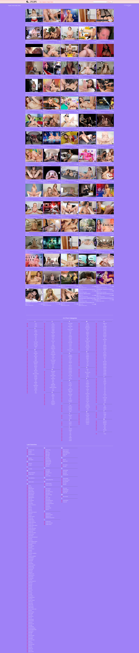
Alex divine (30, 568)
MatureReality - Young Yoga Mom (31, 337)
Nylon (88, 431)
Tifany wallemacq (31, 544)
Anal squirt (30, 628)
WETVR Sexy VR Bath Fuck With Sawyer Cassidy (68, 127)
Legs (70, 502)
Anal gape (30, 616)
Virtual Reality (49, 165)
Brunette (86, 95)
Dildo (69, 252)
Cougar (49, 353)
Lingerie (70, 506)
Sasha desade (65, 536)
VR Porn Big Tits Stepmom (101, 75)
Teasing (104, 449)
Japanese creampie (49, 581)
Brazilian (35, 448)
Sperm (105, 423)
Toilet (105, 458)
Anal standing (31, 629)
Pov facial (64, 532)
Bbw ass (47, 517)
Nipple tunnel (65, 527)
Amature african (31, 600)
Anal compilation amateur (33, 607)
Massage (68, 270)
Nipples (87, 424)
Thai (105, 452)
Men (87, 397)
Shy (104, 404)
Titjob (105, 455)
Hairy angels (48, 556)
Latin (70, 499)
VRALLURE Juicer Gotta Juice (83, 40)
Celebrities (53, 398)
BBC (98, 60)
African (36, 396)
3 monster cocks (31, 516)
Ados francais (31, 556)
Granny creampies (49, 551)
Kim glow (30, 531)
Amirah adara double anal (33, 603)
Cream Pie (103, 200)
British (36, 450)
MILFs (83, 235)
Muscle (87, 416)
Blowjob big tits (48, 529)
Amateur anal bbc (32, 582)
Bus (35, 457)
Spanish (104, 420)
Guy (70, 443)
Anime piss (30, 650)
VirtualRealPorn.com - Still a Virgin (84, 350)
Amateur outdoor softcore (33, 591)
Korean (70, 491)
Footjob (70, 410)
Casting (53, 395)
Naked (87, 420)
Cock (53, 410)
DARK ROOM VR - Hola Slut (83, 197)
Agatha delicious (31, 563)
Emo (53, 463)
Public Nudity (87, 473)
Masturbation (86, 235)
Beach (36, 426)
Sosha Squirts (63, 372)
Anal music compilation (32, 619)
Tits (104, 456)
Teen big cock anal (66, 546)
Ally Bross (30, 524)
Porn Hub (41, 24)
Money (87, 408)
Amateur (81, 25)
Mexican (87, 398)
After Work (27, 232)
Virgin (105, 482)
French (70, 413)
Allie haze (30, 574)
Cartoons (53, 394)
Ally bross (30, 575)
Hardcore (52, 25)
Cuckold (53, 423)
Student (104, 435)
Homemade (70, 460)
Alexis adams (31, 569)
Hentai (70, 454)
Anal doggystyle (31, 612)
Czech (63, 270)
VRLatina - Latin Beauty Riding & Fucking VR (86, 368)
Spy (104, 426)
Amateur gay (31, 584)
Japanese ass (48, 579)
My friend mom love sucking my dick (102, 40)
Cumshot (85, 165)
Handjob (68, 165)
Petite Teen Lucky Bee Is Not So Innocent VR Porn (68, 92)
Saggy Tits (105, 389)
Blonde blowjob (48, 526)
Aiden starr (30, 565)
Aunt (36, 414)
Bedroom (35, 429)
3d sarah (30, 519)
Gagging (70, 421)
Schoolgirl (105, 392)
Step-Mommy (87, 407)
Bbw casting (48, 519)
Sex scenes (65, 538)
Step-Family (70, 392)
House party (48, 572)
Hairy (70, 448)
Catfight (53, 397)
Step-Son (104, 419)
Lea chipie (30, 535)
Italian (70, 477)
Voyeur (105, 483)
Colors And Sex (99, 359)
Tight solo (64, 550)
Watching (104, 487)
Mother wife (65, 520)
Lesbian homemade (49, 589)
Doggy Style (53, 450)
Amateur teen (31, 593)
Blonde (103, 25)
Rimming (87, 484)
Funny (70, 417)
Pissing (87, 464)
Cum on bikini (48, 542)
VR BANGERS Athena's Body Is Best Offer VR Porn (87, 57)
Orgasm (87, 440)
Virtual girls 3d (65, 557)
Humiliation (70, 466)
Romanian (87, 487)
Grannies (70, 439)
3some (36, 391)
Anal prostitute (31, 625)
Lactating (70, 495)
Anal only (30, 621)
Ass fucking (36, 408)
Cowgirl (68, 25)
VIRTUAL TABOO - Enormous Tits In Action (32, 22)
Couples (53, 417)
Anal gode (30, 618)
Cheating (53, 401)
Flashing (70, 407)
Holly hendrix (48, 565)
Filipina (70, 401)
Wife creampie (65, 562)
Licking (70, 505)
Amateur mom (31, 590)
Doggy (53, 449)
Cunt (53, 430)
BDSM (36, 425)
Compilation (65, 60)
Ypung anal (65, 568)
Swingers (104, 441)
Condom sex (53, 414)
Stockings (104, 430)
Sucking (104, 436)
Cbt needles (48, 537)
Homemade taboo (49, 568)
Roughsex (87, 488)
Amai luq (30, 581)
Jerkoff (70, 484)
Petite (88, 461)
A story (30, 552)
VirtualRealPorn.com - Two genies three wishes (104, 127)
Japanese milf (48, 582)
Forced (70, 411)
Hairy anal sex (48, 555)
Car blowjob (48, 536)
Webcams (105, 488)
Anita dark (30, 651)
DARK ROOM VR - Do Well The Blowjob (32, 302)
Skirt (105, 408)
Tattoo (105, 446)
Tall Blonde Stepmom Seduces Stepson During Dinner (105, 346)
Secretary (104, 394)
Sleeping (104, 411)
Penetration (88, 460)
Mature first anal (66, 516)
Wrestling (104, 496)
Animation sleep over (32, 647)
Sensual (104, 395)
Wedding (104, 490)
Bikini (36, 435)
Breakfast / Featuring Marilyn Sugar (31, 354)
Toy (69, 375)
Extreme (53, 470)
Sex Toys (104, 397)
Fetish (70, 398)
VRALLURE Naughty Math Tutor (30, 368)
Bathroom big (48, 516)
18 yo (63, 252)
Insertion (70, 474)
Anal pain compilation (32, 622)
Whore (105, 493)
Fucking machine (70, 416)
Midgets (87, 400)
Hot (70, 463)
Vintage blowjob (65, 556)
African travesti (31, 562)
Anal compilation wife (32, 609)
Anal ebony (30, 613)
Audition (35, 412)
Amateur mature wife (32, 588)
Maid (87, 389)
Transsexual (105, 464)
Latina (49, 217)
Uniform (104, 473)
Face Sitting (70, 389)
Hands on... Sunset (46, 372)
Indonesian (70, 473)
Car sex (53, 392)
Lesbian (65, 270)
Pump (88, 474)
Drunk (53, 455)
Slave (105, 410)
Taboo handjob (65, 544)
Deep (53, 443)
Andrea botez (31, 635)
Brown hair (47, 532)
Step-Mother (87, 413)
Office (88, 435)
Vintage (105, 480)
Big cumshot (48, 525)
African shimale (31, 560)
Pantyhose (87, 452)
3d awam (30, 517)
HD (70, 453)
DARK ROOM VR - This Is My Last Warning (85, 337)
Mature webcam (66, 517)
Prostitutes (87, 471)
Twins (105, 468)
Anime (36, 402)
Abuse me (30, 553)
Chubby (67, 252)
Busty (36, 459)
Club (53, 408)
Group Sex (70, 442)
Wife (105, 494)
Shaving (104, 400)
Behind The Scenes (101, 60)
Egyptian (53, 462)
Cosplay (69, 60)
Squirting (68, 235)
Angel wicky (31, 637)
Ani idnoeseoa (31, 644)
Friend (70, 414)
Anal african (31, 606)
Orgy (87, 441)
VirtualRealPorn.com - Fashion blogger (49, 267)
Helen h (47, 562)
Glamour (70, 431)
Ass (35, 406)
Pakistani (87, 449)
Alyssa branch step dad (33, 578)
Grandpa (70, 437)
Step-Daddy (53, 437)
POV (50, 130)
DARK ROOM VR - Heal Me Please (66, 162)
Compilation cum (48, 539)
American (63, 25)
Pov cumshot (65, 531)
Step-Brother (36, 451)
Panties (87, 451)
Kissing (70, 488)
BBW (27, 322)
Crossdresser (53, 420)
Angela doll (30, 638)
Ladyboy (70, 496)
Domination (53, 452)
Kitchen (70, 489)
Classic (53, 404)
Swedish (104, 439)
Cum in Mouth (53, 426)
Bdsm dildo (48, 522)
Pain (87, 446)
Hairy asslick (48, 559)
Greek (70, 440)
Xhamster (76, 24)
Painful (87, 448)
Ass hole (35, 409)
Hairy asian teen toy (49, 558)
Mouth (87, 414)
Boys (36, 447)
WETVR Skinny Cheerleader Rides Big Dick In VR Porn (34, 197)
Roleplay (34, 366)
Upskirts (104, 475)
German (70, 427)
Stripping (104, 433)
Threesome (52, 130)
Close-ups (53, 407)
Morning (87, 411)
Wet (104, 491)
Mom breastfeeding (66, 519)
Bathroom (35, 422)
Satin (105, 391)
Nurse (88, 430)
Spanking (104, 422)
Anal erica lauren (31, 615)
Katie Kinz (30, 529)
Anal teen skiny (31, 632)
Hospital (70, 462)
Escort (53, 466)
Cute (53, 432)
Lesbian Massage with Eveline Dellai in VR (67, 267)
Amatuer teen (31, 597)
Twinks (105, 467)
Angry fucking (31, 643)
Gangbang (51, 353)
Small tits (85, 353)
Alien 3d (30, 572)
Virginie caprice (31, 548)
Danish (53, 440)
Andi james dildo (31, 634)
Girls (70, 430)
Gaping (70, 424)
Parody (51, 217)
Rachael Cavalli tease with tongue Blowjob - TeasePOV (34, 162)
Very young (65, 554)
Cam (53, 389)
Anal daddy (30, 610)
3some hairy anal (31, 520)
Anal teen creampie (32, 631)
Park (87, 454)
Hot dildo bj (48, 571)
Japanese (70, 481)
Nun (87, 428)
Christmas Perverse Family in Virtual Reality (50, 40)
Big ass (30, 25)
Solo (105, 417)
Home (70, 459)
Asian (45, 25)
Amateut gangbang (32, 596)
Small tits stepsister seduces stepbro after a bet (68, 197)
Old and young (87, 438)
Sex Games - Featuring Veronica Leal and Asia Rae (104, 162)
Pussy (88, 476)
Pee (87, 458)
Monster (87, 410)
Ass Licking (36, 411)
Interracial (70, 476)
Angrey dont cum (31, 641)
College (53, 411)
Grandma (70, 436)
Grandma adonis (48, 549)
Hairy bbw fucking (49, 561)
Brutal (36, 454)
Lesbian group (48, 587)
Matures (87, 395)
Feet (70, 394)
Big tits (32, 25)
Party (87, 457)
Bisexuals (35, 437)
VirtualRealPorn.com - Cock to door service (50, 162)
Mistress (87, 404)
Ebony (53, 460)
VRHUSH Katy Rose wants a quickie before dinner (69, 350)
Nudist (87, 427)
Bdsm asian (48, 520)
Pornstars (86, 130)
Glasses (70, 433)
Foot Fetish (70, 408)
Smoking (104, 414)
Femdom (70, 397)
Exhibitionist (53, 469)
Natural (87, 421)
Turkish (105, 465)
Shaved (105, 398)
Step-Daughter (53, 442)
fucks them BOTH (28, 57)
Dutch (53, 456)
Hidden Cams (70, 456)
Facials (70, 391)
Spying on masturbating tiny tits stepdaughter (50, 368)
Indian (103, 130)
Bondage (35, 444)
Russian (87, 490)
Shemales (105, 401)
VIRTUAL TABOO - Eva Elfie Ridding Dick (103, 341)
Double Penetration (53, 60)
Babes (27, 25)
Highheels (70, 457)
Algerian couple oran (32, 571)
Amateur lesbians (31, 587)
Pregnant (87, 470)
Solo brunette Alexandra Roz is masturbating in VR (86, 267)
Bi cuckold (47, 523)
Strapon (104, 432)
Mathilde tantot (31, 540)
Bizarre (36, 438)
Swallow (104, 438)
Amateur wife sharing (32, 594)
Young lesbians (65, 566)
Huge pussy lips (48, 574)
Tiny (105, 453)
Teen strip (64, 549)
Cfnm (53, 400)
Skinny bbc (65, 539)
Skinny (105, 407)
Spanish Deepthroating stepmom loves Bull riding (33, 40)
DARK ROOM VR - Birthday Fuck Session (32, 92)
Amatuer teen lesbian (32, 599)
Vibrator (104, 479)
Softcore (104, 416)
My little (64, 522)
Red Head (104, 270)
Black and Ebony (36, 440)
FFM (70, 400)
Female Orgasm (70, 395)
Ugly (105, 472)
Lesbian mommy (48, 590)
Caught (65, 252)
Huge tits (47, 575)
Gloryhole (70, 434)
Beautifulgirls (84, 25)
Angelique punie (31, 640)
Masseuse (87, 392)
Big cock (49, 25)
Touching (104, 461)
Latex (70, 498)
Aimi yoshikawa (31, 566)
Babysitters (36, 419)
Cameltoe (53, 391)
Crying (53, 422)
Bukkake (35, 456)
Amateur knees (31, 585)
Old (87, 437)
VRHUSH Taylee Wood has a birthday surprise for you (34, 359)
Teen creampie (65, 547)
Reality (87, 480)
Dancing (53, 439)
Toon (105, 459)
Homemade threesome (50, 569)
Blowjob (66, 25)
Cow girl (47, 540)
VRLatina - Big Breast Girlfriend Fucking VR (67, 40)
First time (70, 404)
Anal (45, 60)
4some (36, 392)
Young (105, 500)
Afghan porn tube (31, 559)
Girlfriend (70, 428)
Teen (105, 450)
